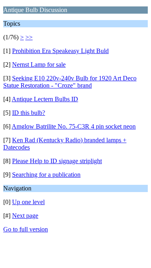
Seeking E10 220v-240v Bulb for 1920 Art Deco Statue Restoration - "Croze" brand (70, 82)
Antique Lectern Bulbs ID (45, 99)
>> (29, 37)
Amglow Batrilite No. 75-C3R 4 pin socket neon (74, 126)
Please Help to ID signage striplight (57, 161)
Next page (25, 215)
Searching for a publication (46, 174)
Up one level (28, 201)
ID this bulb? (28, 112)
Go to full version (25, 229)
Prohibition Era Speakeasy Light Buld (60, 50)
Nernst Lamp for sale (39, 64)
